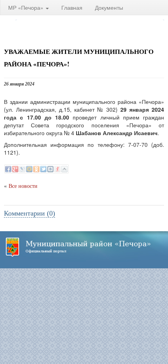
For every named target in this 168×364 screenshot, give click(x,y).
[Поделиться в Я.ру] (57, 169)
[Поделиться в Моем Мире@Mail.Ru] (29, 169)
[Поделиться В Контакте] (50, 169)
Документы (109, 7)
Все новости (23, 186)
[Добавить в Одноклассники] (36, 169)
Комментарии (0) (29, 213)
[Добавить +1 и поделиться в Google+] (15, 169)
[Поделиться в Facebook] (8, 169)
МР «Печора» (26, 7)
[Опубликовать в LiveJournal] (22, 169)
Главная (71, 7)
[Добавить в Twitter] (43, 169)
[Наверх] (64, 169)
